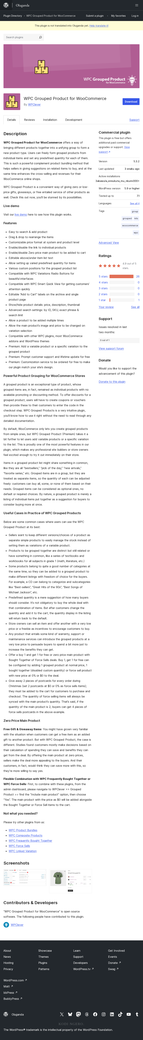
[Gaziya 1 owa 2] (41, 873)
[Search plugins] (40, 37)
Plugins (42, 963)
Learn (76, 950)
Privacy (8, 969)
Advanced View (109, 242)
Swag (113, 969)
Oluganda (18, 1014)
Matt (8, 986)
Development (73, 119)
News (7, 956)
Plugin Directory (12, 15)
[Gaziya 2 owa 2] (87, 873)
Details (11, 119)
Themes (43, 956)
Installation (50, 119)
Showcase (45, 950)
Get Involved (116, 950)
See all (135, 307)
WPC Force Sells (19, 846)
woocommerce (130, 225)
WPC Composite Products (25, 835)
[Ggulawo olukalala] (137, 5)
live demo (21, 214)
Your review (106, 307)
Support (134, 119)
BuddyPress (12, 998)
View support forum (111, 348)
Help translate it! (98, 25)
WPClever (34, 104)
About (7, 950)
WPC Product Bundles (23, 830)
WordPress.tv (83, 969)
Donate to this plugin (112, 381)
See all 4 (135, 203)
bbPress (10, 992)
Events (112, 956)
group (135, 211)
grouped (127, 218)
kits (136, 218)
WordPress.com (15, 980)
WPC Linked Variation (23, 851)
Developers (80, 963)
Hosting (8, 963)
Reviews (29, 119)
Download (131, 101)
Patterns (43, 969)
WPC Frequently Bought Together (30, 840)
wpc (136, 232)
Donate (114, 963)
